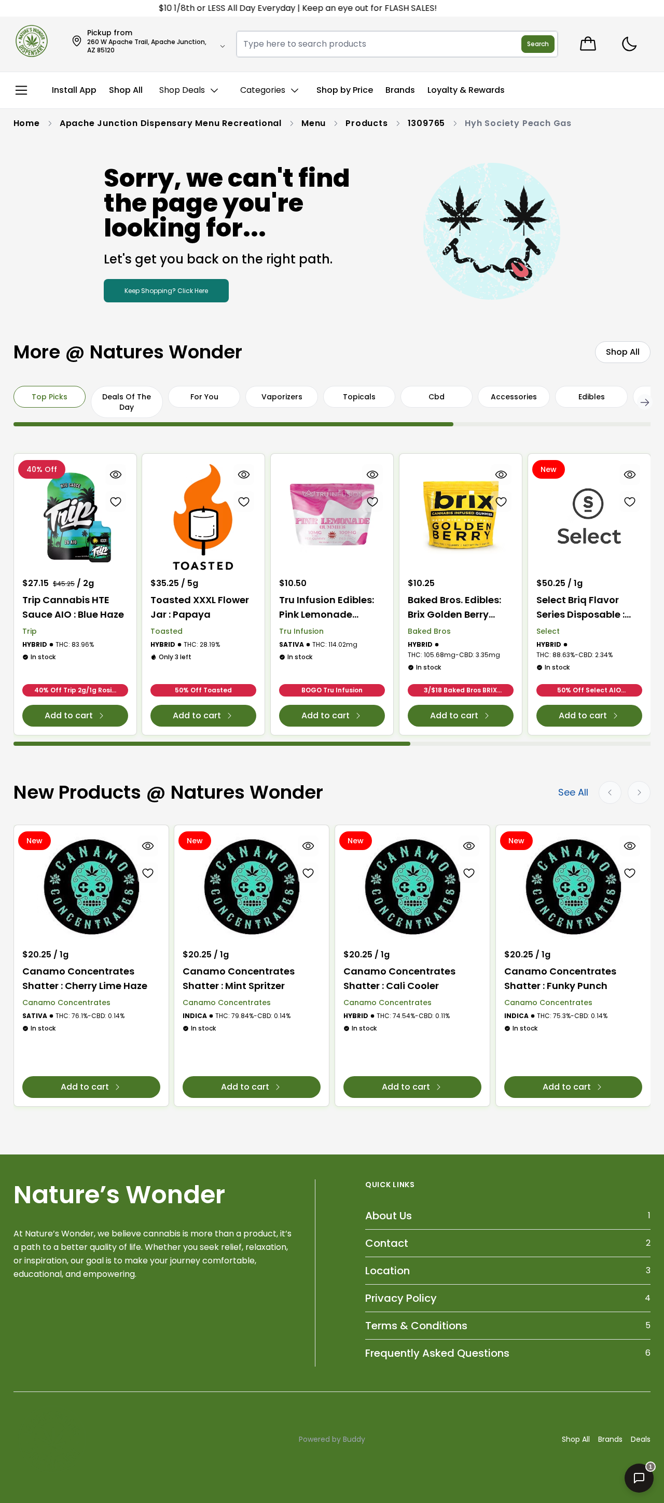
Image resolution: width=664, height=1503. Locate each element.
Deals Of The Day (126, 402)
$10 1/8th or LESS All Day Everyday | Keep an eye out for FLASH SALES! (281, 8)
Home (26, 123)
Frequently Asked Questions (437, 1353)
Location (387, 1270)
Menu (313, 123)
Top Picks (49, 397)
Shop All (576, 1439)
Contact (386, 1243)
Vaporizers (281, 397)
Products (366, 123)
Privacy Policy (401, 1298)
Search (538, 43)
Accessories (514, 397)
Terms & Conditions (416, 1325)
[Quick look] (115, 474)
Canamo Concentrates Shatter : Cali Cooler (399, 978)
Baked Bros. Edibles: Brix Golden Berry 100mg (454, 607)
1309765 (427, 123)
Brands (610, 1439)
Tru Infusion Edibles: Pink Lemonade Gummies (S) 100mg (328, 607)
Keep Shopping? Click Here (166, 290)
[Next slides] (639, 792)
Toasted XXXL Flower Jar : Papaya (199, 607)
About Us (388, 1215)
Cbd (436, 397)
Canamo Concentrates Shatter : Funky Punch (560, 978)
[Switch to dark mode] (629, 44)
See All (573, 792)
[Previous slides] (610, 792)
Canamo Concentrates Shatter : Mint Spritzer (239, 978)
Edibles (591, 397)
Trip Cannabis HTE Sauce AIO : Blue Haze (73, 607)
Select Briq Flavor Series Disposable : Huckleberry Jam (580, 607)
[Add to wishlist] (115, 501)
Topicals (359, 397)
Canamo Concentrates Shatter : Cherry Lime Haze (84, 978)
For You (204, 397)
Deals (641, 1439)
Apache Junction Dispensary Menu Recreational (171, 123)
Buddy (354, 1439)
